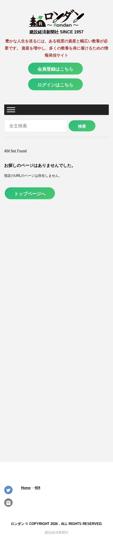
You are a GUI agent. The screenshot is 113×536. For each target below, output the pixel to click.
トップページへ (29, 193)
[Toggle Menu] (11, 109)
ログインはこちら (55, 84)
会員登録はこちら (55, 69)
